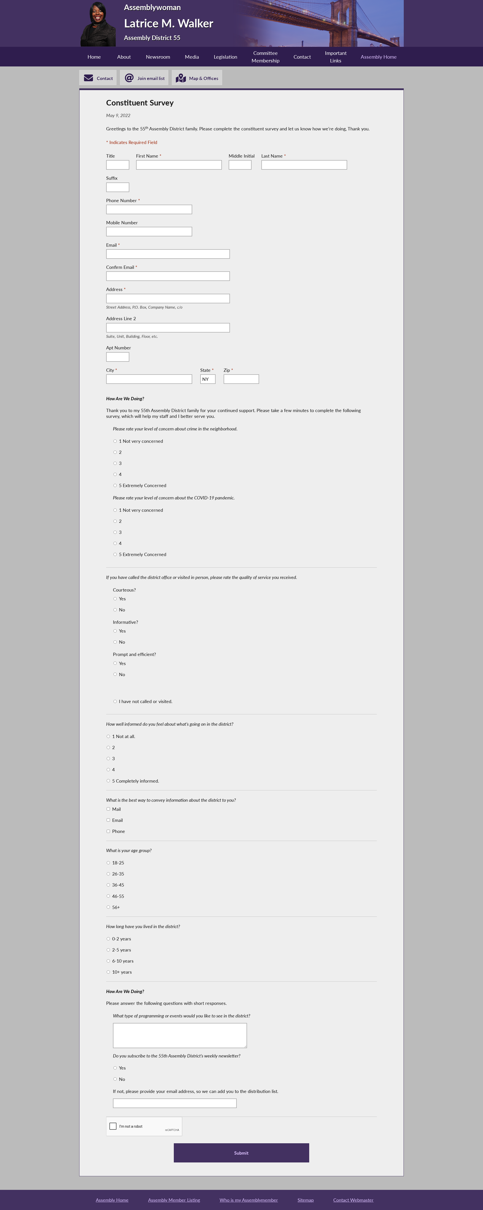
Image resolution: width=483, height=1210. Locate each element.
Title (110, 156)
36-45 (118, 885)
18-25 (118, 862)
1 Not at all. (123, 736)
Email (113, 245)
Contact (302, 57)
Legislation (225, 57)
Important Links (336, 56)
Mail (116, 809)
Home (94, 57)
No (122, 609)
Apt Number (118, 347)
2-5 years (121, 949)
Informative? (125, 622)
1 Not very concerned (141, 441)
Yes (122, 598)
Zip (228, 370)
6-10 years (123, 961)
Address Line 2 (137, 319)
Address (153, 289)
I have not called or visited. (145, 701)
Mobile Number (122, 222)
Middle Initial (242, 156)
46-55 (118, 896)
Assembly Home (379, 57)
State (207, 370)
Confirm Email (121, 267)
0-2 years (121, 938)
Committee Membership (265, 56)
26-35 (118, 873)
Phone (118, 831)
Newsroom (158, 57)
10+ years (122, 972)
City (111, 370)
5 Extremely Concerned (142, 485)
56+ (116, 907)
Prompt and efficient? (134, 654)
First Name (149, 156)
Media (192, 57)
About (124, 57)
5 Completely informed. (135, 781)
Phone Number (123, 200)
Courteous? (124, 590)
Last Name (273, 156)
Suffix (111, 178)
